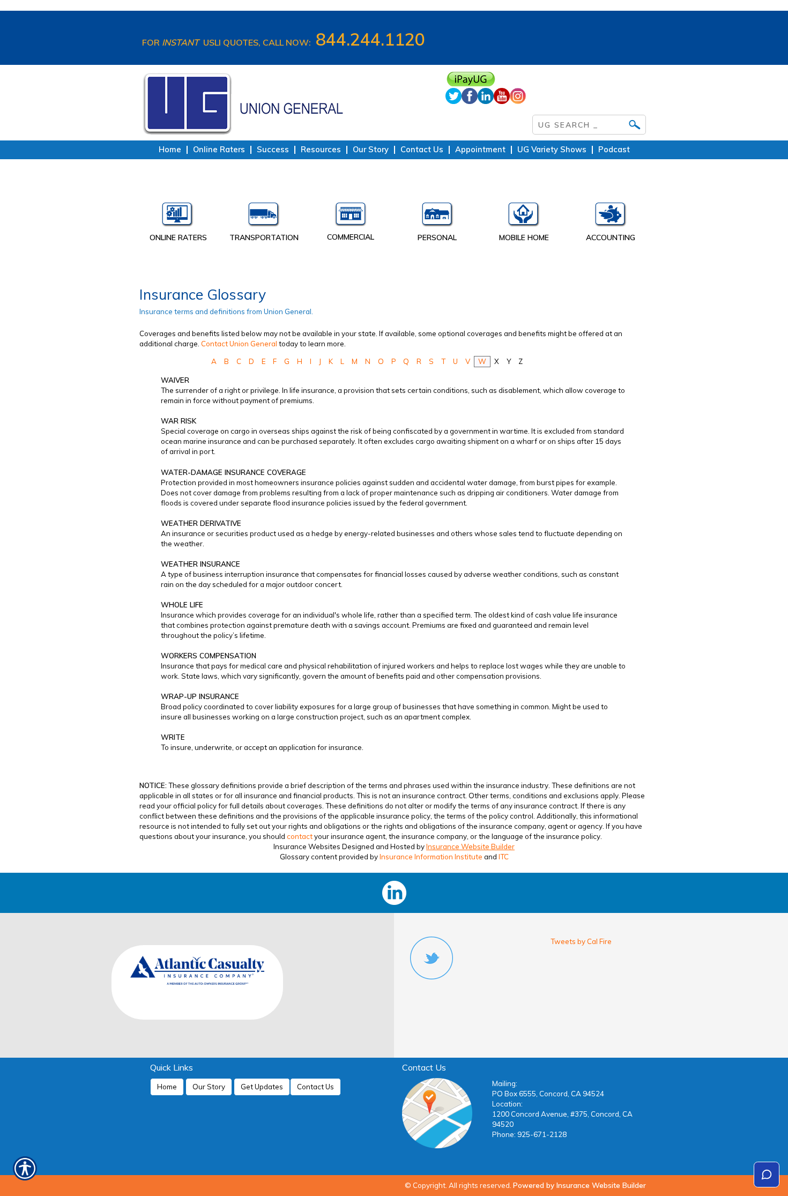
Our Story (208, 1086)
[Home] (285, 102)
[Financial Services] (610, 217)
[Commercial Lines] (350, 217)
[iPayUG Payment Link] (545, 79)
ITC (504, 856)
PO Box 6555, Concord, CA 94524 (548, 1093)
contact (300, 836)
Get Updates (262, 1086)
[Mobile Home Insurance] (524, 217)
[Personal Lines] (437, 217)
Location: (507, 1104)
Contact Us (315, 1086)
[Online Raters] (177, 217)
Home (167, 1086)
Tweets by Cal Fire (581, 941)
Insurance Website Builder (470, 846)
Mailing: (504, 1083)
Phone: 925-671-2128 (529, 1134)
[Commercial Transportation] (264, 217)
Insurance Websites (306, 846)
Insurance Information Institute (431, 856)
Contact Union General (239, 343)
